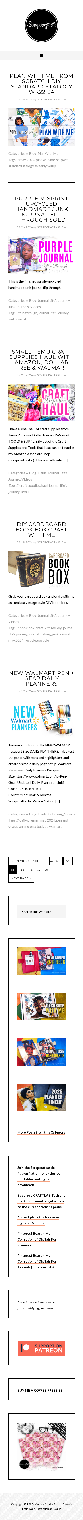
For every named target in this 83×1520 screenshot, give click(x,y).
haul (44, 485)
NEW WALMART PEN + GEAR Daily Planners (41, 678)
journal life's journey (53, 313)
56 (22, 869)
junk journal (17, 319)
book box (26, 628)
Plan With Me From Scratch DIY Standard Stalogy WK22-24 (41, 84)
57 (32, 869)
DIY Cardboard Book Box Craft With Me (41, 529)
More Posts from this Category (41, 1132)
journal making (40, 634)
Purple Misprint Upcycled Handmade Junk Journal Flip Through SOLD (42, 209)
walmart (55, 826)
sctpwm (62, 159)
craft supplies (29, 485)
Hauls (42, 473)
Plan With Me (48, 153)
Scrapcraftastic (41, 25)
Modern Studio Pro (46, 1504)
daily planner (29, 820)
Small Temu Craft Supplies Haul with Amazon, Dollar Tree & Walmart (41, 359)
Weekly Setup (45, 166)
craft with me (46, 628)
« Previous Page (25, 861)
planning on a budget (32, 826)
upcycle (43, 640)
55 (12, 869)
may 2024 (27, 159)
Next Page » (21, 878)
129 (46, 869)
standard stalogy (21, 166)
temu (25, 491)
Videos (35, 306)
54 (68, 861)
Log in (57, 1508)
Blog (32, 153)
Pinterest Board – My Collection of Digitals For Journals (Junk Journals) (36, 1261)
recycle (30, 640)
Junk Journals (18, 306)
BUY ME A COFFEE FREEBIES (39, 1390)
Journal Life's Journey (54, 300)
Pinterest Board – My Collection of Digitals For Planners (36, 1239)
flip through (28, 313)
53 (58, 861)
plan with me (45, 159)
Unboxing (55, 814)
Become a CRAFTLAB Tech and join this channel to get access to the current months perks (41, 1201)
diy (59, 628)
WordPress (45, 1508)
